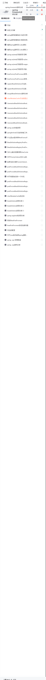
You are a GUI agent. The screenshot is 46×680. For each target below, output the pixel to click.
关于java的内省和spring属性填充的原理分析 (18, 235)
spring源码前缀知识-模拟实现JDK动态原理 (18, 40)
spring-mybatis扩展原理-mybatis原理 (18, 59)
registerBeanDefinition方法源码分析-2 (18, 88)
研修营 (35, 3)
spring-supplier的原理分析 (16, 215)
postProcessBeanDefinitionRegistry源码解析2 (18, 171)
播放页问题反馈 (28, 18)
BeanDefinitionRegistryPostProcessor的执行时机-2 (18, 147)
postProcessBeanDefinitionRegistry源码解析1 (18, 166)
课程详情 (37, 12)
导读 (8, 25)
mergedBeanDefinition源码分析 (17, 93)
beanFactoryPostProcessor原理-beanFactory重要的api (18, 74)
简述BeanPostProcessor (14, 220)
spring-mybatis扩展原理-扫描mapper (18, 69)
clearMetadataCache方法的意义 (17, 98)
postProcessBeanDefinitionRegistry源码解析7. (18, 191)
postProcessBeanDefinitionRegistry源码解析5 (18, 181)
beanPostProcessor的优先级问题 (17, 225)
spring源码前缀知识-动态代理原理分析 (18, 35)
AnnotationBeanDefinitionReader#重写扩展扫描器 (18, 113)
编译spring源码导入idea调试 (16, 44)
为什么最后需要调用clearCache (17, 152)
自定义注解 (11, 30)
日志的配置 (11, 230)
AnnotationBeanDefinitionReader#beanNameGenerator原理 (18, 108)
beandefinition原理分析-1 (15, 201)
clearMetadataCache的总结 (15, 196)
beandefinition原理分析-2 (15, 205)
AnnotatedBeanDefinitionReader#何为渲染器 (18, 123)
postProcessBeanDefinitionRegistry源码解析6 (18, 186)
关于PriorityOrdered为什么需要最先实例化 (18, 157)
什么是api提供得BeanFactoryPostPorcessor (18, 137)
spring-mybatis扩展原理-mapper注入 (18, 64)
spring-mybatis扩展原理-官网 (17, 54)
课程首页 (16, 3)
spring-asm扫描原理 (13, 127)
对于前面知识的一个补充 (15, 176)
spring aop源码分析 (13, 245)
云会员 (25, 3)
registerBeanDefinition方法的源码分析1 (18, 84)
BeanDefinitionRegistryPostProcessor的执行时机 (18, 142)
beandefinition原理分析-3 (15, 210)
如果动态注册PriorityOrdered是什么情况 (18, 162)
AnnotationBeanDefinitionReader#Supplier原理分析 (18, 103)
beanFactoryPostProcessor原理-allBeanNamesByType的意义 (18, 79)
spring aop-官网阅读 (14, 240)
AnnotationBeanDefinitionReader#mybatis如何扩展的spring (18, 118)
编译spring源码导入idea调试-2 (17, 49)
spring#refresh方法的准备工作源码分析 (18, 132)
